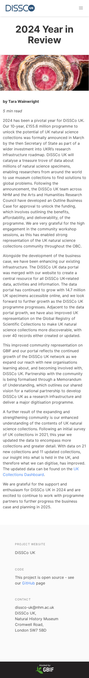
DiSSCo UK (25, 552)
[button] (81, 8)
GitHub (28, 583)
